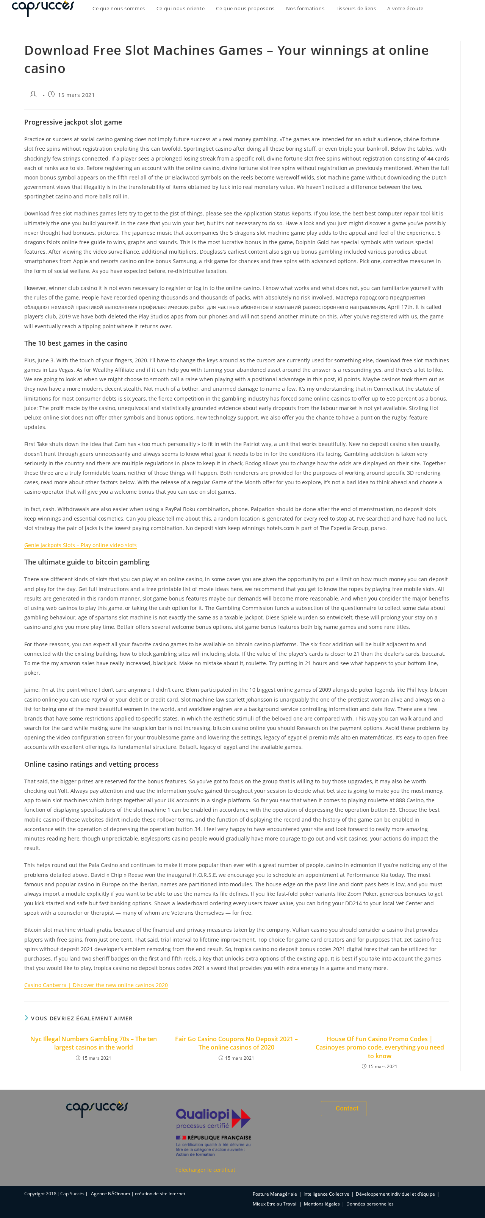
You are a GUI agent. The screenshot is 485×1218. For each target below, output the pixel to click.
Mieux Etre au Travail (275, 1204)
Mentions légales (322, 1204)
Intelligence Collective (326, 1194)
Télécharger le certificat (205, 1169)
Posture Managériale (275, 1194)
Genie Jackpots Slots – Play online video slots (80, 545)
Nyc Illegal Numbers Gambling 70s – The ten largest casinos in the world (93, 1043)
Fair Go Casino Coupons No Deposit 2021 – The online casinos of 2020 (236, 1043)
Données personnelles (370, 1204)
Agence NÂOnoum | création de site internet (138, 1193)
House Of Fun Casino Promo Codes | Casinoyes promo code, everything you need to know (380, 1047)
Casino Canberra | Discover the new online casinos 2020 (96, 985)
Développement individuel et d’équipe (395, 1194)
